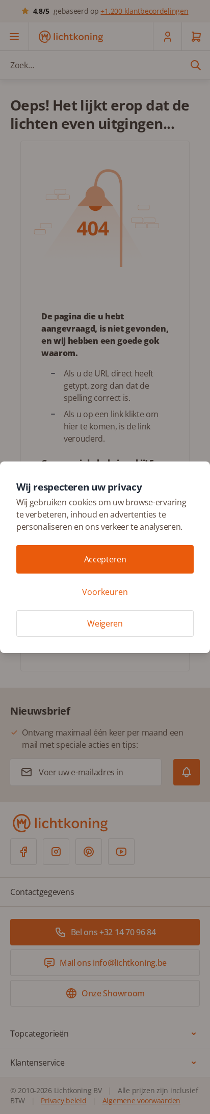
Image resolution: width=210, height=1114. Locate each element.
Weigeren (104, 623)
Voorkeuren (105, 591)
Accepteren (105, 559)
